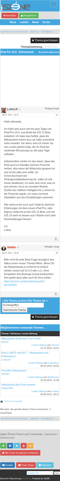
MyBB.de (26, 478)
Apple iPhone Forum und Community (14, 32)
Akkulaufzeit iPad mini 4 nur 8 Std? (21, 338)
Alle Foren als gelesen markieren (21, 453)
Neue (13, 22)
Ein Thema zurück (15, 300)
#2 (57, 253)
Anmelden (10, 15)
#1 (57, 115)
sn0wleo (5, 374)
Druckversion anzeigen (13, 401)
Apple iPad (35, 32)
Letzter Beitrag (39, 345)
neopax (55, 391)
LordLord (5, 359)
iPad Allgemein (47, 32)
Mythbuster (53, 377)
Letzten (24, 22)
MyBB (47, 478)
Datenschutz (7, 437)
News (35, 22)
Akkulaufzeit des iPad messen (18, 384)
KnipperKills (7, 388)
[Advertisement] (30, 82)
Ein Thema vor (37, 300)
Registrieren (30, 15)
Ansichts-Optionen (49, 52)
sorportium (53, 363)
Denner (5, 342)
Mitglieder (46, 465)
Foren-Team (27, 465)
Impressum (50, 434)
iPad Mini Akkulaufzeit (13, 370)
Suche (46, 22)
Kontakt (8, 465)
